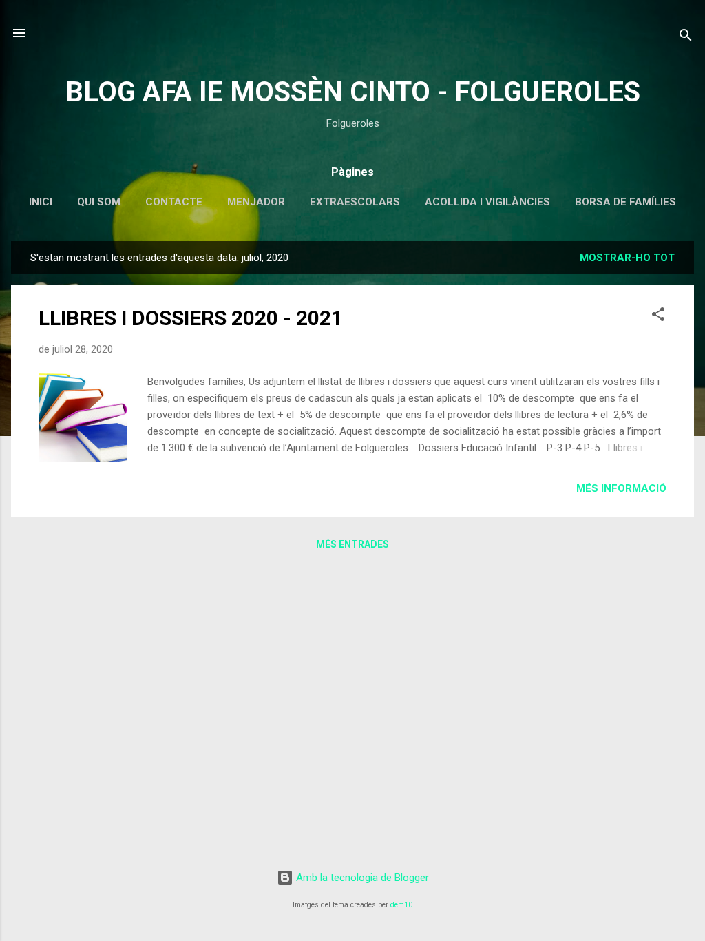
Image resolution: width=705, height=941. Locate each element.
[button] (658, 316)
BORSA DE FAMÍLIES (625, 202)
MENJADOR (256, 202)
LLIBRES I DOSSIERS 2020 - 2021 (191, 318)
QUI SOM (98, 202)
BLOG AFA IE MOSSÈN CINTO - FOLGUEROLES (352, 92)
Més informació (621, 488)
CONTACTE (173, 202)
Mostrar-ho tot (627, 257)
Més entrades (352, 544)
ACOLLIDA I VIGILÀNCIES (487, 202)
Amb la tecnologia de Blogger (361, 877)
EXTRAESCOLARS (355, 202)
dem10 (401, 904)
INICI (40, 202)
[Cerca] (685, 38)
